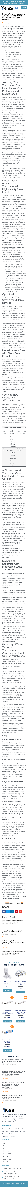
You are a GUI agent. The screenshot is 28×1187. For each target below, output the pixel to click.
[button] (16, 8)
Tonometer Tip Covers (9, 113)
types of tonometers (12, 661)
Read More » (5, 925)
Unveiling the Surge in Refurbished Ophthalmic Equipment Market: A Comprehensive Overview (12, 931)
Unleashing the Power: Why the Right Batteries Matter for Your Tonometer (12, 921)
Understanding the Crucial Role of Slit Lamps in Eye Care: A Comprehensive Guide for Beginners (13, 942)
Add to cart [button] (7, 990)
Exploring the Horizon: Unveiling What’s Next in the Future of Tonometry (13, 952)
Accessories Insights (10, 23)
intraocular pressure (13, 690)
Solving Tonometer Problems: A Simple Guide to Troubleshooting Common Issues (12, 242)
